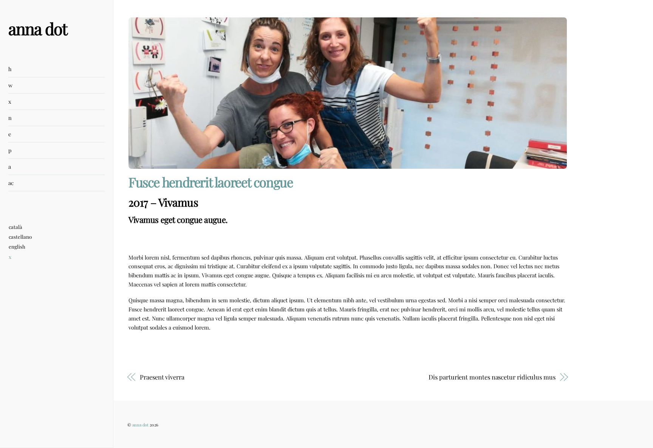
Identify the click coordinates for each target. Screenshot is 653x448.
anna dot (140, 425)
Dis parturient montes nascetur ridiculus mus (492, 377)
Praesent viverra (162, 377)
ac (11, 183)
